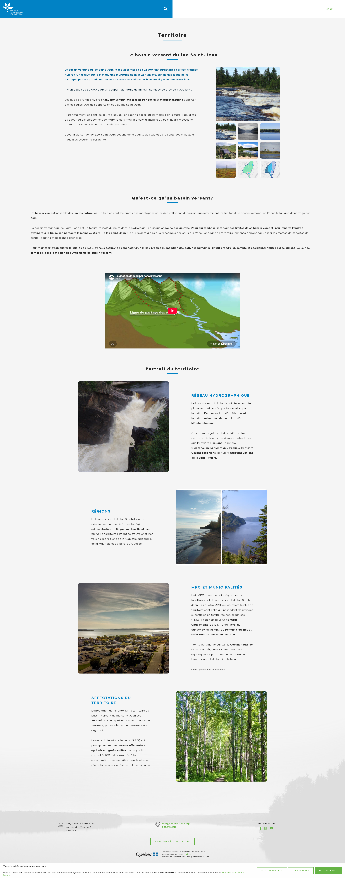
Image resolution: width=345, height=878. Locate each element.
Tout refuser (300, 871)
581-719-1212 (169, 827)
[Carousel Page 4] (226, 150)
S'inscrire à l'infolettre (172, 841)
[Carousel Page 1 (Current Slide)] (226, 131)
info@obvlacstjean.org (176, 823)
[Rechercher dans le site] (165, 9)
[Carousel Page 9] (270, 169)
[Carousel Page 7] (226, 169)
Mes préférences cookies (198, 857)
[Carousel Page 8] (248, 169)
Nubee (188, 854)
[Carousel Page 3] (270, 131)
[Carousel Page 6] (270, 150)
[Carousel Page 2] (248, 131)
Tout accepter (328, 871)
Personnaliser (272, 871)
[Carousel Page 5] (248, 150)
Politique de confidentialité (174, 857)
